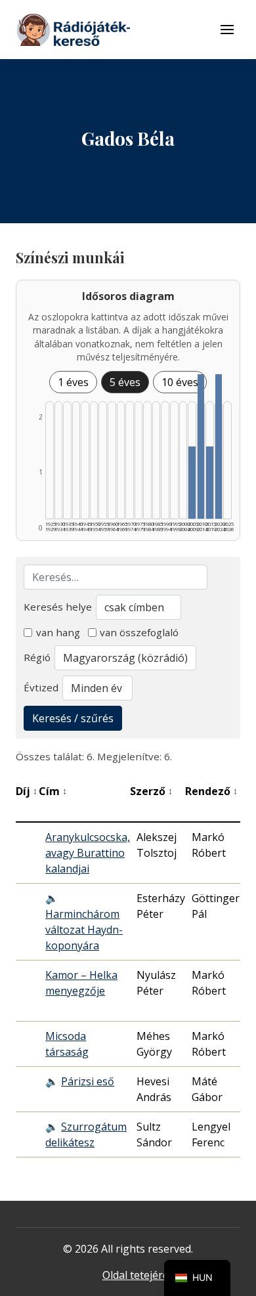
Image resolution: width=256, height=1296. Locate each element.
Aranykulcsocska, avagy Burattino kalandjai (87, 853)
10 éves (179, 382)
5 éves (125, 382)
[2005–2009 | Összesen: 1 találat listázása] (192, 482)
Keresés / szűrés (73, 718)
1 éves (73, 382)
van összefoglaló (139, 632)
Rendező (211, 791)
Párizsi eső (87, 1081)
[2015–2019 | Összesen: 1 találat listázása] (209, 482)
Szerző (151, 791)
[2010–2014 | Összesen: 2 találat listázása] (201, 446)
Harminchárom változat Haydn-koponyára (84, 930)
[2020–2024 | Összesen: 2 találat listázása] (219, 446)
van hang (58, 632)
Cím (53, 791)
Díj (26, 791)
